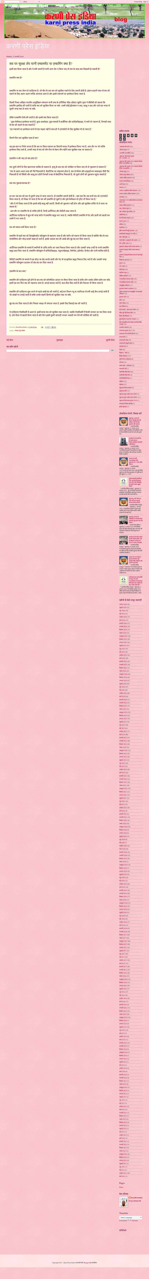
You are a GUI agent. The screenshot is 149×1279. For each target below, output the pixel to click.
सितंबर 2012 (123, 1122)
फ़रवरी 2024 (123, 699)
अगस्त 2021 (123, 795)
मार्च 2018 (122, 925)
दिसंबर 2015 (123, 1011)
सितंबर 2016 (123, 982)
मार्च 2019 (122, 887)
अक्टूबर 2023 (123, 712)
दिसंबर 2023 (123, 706)
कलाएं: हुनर (122, 221)
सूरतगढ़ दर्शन (123, 391)
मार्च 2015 (122, 1040)
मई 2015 (122, 1033)
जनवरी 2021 (123, 817)
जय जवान (122, 266)
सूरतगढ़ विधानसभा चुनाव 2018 (128, 400)
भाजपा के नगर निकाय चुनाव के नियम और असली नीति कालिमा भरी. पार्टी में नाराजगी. (136, 560)
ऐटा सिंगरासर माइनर (125, 218)
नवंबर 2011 (122, 1151)
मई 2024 (122, 690)
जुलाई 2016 (122, 989)
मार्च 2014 (122, 1071)
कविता (121, 224)
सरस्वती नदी (122, 368)
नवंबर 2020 (122, 823)
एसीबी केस (122, 214)
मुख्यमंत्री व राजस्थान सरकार (127, 319)
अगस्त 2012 (123, 1125)
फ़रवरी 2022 (123, 776)
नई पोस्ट (9, 339)
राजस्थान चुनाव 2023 (125, 330)
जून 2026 (122, 610)
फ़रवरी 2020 (123, 852)
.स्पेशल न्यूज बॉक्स (19, 330)
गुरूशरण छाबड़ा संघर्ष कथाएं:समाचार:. (129, 249)
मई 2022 (122, 766)
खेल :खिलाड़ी (123, 237)
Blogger (86, 1262)
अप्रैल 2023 (123, 731)
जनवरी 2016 (123, 1008)
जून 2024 (122, 687)
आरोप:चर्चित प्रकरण (125, 205)
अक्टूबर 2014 (123, 1052)
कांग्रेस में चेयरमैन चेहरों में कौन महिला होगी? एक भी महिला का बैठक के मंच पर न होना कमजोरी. (135, 540)
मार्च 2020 (122, 849)
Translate (135, 1220)
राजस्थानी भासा (123, 340)
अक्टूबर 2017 (123, 941)
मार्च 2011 (122, 1176)
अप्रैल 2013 (123, 1106)
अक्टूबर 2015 (123, 1017)
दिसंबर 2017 (123, 935)
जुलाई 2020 (122, 836)
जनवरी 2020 (123, 855)
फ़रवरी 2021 (123, 814)
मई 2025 (122, 652)
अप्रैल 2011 (123, 1173)
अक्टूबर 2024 (123, 674)
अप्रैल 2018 (123, 922)
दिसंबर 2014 (123, 1049)
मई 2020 (122, 842)
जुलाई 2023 (122, 722)
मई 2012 (122, 1132)
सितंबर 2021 (123, 792)
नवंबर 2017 (122, 938)
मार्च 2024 (122, 696)
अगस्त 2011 (123, 1160)
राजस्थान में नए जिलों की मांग (127, 333)
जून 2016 (122, 992)
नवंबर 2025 (122, 633)
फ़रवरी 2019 (123, 890)
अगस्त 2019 (123, 871)
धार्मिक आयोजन (123, 276)
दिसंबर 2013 (123, 1081)
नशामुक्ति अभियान (124, 285)
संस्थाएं (121, 362)
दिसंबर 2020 (123, 820)
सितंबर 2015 (123, 1020)
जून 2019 (122, 877)
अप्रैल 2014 (123, 1068)
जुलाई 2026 (122, 607)
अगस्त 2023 (123, 718)
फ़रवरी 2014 (123, 1074)
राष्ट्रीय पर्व (122, 346)
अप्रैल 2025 (123, 655)
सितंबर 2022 (123, 753)
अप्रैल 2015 (123, 1036)
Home (121, 1187)
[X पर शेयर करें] (50, 327)
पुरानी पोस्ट (110, 339)
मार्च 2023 (122, 734)
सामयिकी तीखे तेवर (124, 372)
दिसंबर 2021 (123, 782)
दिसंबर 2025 (123, 629)
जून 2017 (122, 954)
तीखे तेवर (122, 269)
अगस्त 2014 (123, 1059)
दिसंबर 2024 (123, 668)
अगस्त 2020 (123, 833)
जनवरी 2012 (123, 1144)
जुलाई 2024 (122, 684)
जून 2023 (122, 725)
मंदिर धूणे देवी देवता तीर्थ (126, 312)
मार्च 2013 (122, 1109)
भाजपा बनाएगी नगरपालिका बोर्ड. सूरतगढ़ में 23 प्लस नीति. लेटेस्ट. (136, 461)
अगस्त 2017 (123, 947)
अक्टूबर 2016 (123, 979)
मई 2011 (122, 1170)
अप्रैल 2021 (123, 808)
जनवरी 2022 (123, 779)
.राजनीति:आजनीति (124, 153)
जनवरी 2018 (123, 931)
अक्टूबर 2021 (123, 788)
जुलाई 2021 (122, 798)
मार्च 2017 (122, 963)
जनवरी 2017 (123, 970)
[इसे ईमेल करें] (46, 327)
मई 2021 (122, 804)
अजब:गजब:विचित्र (124, 181)
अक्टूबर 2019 (123, 865)
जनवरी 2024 (123, 703)
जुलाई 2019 (122, 874)
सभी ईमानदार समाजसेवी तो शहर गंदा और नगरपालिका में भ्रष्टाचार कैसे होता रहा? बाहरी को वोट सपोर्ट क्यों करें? (135, 581)
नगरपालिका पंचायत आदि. (126, 282)
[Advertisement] (134, 90)
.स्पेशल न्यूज (122, 171)
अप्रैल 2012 (123, 1135)
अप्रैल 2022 (123, 769)
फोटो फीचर (122, 303)
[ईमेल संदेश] (42, 327)
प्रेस (120, 300)
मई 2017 (122, 957)
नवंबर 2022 (122, 747)
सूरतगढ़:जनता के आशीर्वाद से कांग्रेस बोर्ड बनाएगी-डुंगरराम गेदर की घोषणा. (135, 520)
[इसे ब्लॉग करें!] (48, 327)
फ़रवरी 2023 (123, 738)
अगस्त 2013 (123, 1094)
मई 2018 (122, 919)
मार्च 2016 (122, 1001)
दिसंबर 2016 (123, 973)
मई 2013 (122, 1103)
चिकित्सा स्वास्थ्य (124, 260)
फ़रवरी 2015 (123, 1043)
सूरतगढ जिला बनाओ (125, 387)
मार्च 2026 (122, 620)
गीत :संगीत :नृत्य (124, 243)
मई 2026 (122, 614)
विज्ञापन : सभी (123, 353)
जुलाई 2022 (122, 760)
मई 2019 (122, 881)
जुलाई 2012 (122, 1128)
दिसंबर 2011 (123, 1148)
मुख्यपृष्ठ (59, 339)
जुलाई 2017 (122, 951)
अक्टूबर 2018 (123, 903)
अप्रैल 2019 (123, 884)
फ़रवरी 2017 (123, 966)
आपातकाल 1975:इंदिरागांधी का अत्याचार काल (130, 201)
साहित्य (121, 381)
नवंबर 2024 (122, 671)
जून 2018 (122, 916)
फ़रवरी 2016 (123, 1005)
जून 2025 (122, 649)
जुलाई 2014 (122, 1062)
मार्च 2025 (122, 658)
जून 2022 (122, 763)
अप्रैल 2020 (123, 846)
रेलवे (120, 349)
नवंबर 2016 (122, 976)
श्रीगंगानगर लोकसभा (125, 359)
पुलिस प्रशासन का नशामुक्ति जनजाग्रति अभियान (130, 292)
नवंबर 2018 (122, 900)
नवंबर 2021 (122, 785)
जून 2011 (122, 1167)
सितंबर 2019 (123, 868)
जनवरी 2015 (123, 1046)
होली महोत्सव (123, 407)
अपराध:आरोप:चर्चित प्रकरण (127, 193)
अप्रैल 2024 (123, 693)
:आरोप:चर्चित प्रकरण (125, 178)
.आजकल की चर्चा (124, 146)
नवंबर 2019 (122, 861)
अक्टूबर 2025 (123, 636)
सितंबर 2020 (123, 830)
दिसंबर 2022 (123, 744)
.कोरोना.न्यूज (122, 149)
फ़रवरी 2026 (123, 623)
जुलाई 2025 (122, 645)
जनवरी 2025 (123, 665)
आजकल (121, 197)
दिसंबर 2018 (123, 896)
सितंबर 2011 (123, 1157)
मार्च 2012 (122, 1138)
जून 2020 (122, 839)
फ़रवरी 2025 (123, 661)
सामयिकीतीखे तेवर (124, 378)
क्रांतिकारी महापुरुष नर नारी (127, 234)
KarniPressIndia (136, 1198)
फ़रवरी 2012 (123, 1141)
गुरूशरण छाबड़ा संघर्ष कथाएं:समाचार (129, 246)
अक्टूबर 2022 (123, 750)
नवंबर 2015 (122, 1014)
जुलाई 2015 (122, 1027)
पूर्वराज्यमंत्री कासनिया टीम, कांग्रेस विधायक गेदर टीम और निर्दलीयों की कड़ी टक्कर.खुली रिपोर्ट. (135, 482)
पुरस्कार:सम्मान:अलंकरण (126, 288)
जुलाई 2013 (122, 1097)
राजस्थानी (122, 337)
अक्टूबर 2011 (123, 1154)
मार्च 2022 (122, 772)
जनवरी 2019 (123, 893)
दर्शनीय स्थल (123, 272)
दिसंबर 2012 (123, 1116)
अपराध (121, 187)
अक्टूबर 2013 (123, 1087)
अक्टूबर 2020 (123, 827)
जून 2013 (122, 1100)
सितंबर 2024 (123, 677)
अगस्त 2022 (123, 757)
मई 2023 (122, 728)
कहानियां (121, 227)
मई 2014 (122, 1065)
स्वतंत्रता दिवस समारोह (126, 403)
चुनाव (120, 263)
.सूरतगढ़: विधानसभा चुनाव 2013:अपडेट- (126, 157)
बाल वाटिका (122, 306)
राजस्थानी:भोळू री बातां (125, 343)
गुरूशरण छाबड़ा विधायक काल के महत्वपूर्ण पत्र (131, 256)
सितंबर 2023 (123, 715)
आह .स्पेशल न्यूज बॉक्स (125, 211)
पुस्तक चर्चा (122, 297)
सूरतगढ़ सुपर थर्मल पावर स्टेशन (128, 394)
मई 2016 (122, 995)
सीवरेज (121, 384)
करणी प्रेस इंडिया (28, 46)
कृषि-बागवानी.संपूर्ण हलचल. (127, 230)
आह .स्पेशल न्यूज (124, 208)
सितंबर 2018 (123, 906)
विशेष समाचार (123, 356)
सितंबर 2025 (123, 639)
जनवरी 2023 (123, 741)
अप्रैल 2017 (123, 960)
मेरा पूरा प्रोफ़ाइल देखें (135, 1201)
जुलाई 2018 (122, 912)
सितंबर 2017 (123, 944)
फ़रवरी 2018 (123, 928)
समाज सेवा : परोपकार (125, 365)
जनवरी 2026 (123, 626)
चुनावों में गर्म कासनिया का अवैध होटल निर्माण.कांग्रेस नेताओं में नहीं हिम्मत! (135, 441)
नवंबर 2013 (122, 1084)
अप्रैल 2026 (123, 617)
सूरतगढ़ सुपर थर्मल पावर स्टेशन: (128, 397)
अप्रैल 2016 (123, 998)
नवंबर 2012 (122, 1119)
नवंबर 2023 (122, 709)
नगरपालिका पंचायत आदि (126, 279)
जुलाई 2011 (122, 1163)
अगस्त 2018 (123, 909)
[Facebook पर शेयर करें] (53, 327)
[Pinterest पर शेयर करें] (55, 327)
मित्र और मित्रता (124, 316)
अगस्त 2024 (123, 680)
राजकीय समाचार (124, 327)
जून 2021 (122, 801)
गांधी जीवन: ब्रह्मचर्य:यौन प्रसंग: (128, 240)
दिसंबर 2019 (123, 858)
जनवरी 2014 (123, 1078)
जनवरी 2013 (123, 1113)
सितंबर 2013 (123, 1090)
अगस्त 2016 (123, 985)
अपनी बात (122, 184)
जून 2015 (122, 1030)
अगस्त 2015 (123, 1024)
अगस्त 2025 (123, 642)
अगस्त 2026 (123, 604)
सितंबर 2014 (123, 1055)
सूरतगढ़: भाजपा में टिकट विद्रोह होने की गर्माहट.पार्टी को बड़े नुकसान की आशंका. (135, 421)
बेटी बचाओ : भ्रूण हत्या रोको (127, 309)
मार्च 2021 (122, 811)
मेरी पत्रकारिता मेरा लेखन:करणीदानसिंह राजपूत (130, 323)
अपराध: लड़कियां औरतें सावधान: (128, 190)
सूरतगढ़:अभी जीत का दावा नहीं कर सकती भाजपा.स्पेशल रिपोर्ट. (135, 500)
